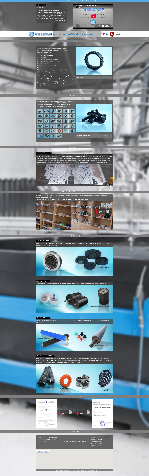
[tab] (40, 111)
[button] (102, 136)
